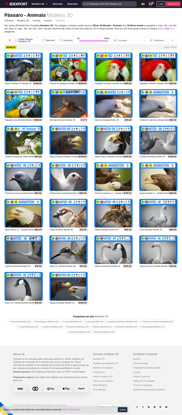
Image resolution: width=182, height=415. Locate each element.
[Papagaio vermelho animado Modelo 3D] (158, 67)
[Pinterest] (148, 407)
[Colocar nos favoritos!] (39, 77)
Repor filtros (170, 47)
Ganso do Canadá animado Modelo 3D (21, 303)
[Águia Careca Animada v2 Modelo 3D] (113, 140)
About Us (19, 354)
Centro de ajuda (140, 363)
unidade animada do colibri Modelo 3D (21, 156)
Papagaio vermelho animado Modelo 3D (157, 83)
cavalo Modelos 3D (95, 321)
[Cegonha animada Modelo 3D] (24, 249)
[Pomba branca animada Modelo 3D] (68, 176)
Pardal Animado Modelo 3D (61, 229)
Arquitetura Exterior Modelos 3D (122, 321)
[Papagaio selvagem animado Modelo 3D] (113, 67)
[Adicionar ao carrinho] (33, 77)
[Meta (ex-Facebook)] (154, 407)
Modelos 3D (99, 359)
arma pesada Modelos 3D (153, 327)
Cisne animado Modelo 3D (151, 229)
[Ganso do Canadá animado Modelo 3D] (24, 286)
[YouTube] (166, 407)
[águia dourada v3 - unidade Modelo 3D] (158, 176)
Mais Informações (71, 409)
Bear (162, 28)
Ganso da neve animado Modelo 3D (155, 266)
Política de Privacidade (144, 381)
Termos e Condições (142, 385)
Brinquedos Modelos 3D (78, 327)
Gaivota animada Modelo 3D (107, 120)
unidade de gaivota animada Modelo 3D (157, 120)
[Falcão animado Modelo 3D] (113, 213)
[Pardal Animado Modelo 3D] (68, 213)
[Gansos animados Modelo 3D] (113, 249)
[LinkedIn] (160, 407)
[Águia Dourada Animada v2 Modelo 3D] (68, 140)
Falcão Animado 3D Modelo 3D (18, 83)
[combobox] (131, 40)
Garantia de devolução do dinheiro (149, 389)
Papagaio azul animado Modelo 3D (20, 120)
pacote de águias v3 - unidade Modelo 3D (113, 193)
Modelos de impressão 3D (105, 363)
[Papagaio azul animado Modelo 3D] (24, 103)
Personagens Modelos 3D (46, 321)
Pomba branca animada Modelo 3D (65, 193)
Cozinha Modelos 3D (72, 321)
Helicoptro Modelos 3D (126, 327)
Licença (136, 372)
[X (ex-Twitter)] (142, 407)
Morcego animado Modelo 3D (62, 120)
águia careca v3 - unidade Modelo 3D (21, 229)
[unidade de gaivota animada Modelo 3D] (158, 103)
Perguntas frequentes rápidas (147, 367)
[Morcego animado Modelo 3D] (68, 103)
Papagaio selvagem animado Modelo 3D (112, 83)
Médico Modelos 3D (102, 327)
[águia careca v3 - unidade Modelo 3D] (24, 213)
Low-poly (68, 40)
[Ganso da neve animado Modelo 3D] (158, 249)
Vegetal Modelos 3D (28, 327)
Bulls (171, 28)
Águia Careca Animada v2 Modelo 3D (111, 156)
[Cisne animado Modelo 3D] (158, 213)
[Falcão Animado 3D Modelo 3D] (24, 67)
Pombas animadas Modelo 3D (152, 156)
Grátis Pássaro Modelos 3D (26, 40)
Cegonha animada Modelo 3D (17, 266)
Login (160, 4)
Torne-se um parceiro (103, 381)
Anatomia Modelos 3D (104, 332)
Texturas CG (99, 372)
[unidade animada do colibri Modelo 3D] (24, 140)
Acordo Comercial (141, 376)
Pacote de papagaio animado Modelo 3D (67, 83)
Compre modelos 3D (106, 354)
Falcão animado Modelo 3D (106, 229)
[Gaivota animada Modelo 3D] (113, 103)
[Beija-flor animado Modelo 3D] (68, 249)
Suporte (136, 359)
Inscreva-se (173, 4)
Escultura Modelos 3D (21, 321)
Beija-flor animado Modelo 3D (63, 266)
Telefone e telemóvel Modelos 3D (157, 321)
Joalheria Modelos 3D (52, 327)
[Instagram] (137, 407)
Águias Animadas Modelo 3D (62, 303)
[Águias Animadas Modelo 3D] (68, 286)
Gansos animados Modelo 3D (107, 266)
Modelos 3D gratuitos (103, 367)
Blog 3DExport (100, 385)
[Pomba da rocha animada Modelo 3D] (24, 176)
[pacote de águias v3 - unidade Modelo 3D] (113, 176)
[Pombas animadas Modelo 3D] (158, 140)
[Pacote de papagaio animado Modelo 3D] (68, 67)
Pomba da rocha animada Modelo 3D (21, 193)
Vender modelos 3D (102, 376)
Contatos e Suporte (145, 354)
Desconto (50, 40)
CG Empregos (99, 389)
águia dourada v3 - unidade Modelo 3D (156, 193)
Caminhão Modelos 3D (79, 332)
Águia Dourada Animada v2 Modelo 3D (66, 156)
